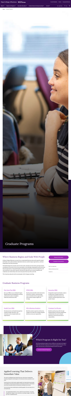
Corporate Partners (66, 1)
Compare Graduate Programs (44, 349)
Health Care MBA (9, 308)
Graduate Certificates (54, 308)
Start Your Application (52, 266)
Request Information (58, 257)
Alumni (60, 1)
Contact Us (50, 271)
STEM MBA (29, 290)
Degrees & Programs (10, 5)
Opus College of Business (9, 2)
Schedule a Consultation (58, 261)
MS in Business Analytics (33, 308)
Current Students (54, 1)
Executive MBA (52, 290)
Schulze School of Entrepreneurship (36, 5)
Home (4, 9)
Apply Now (60, 5)
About (2, 5)
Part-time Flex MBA (10, 290)
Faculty (47, 5)
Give (66, 5)
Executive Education (22, 5)
